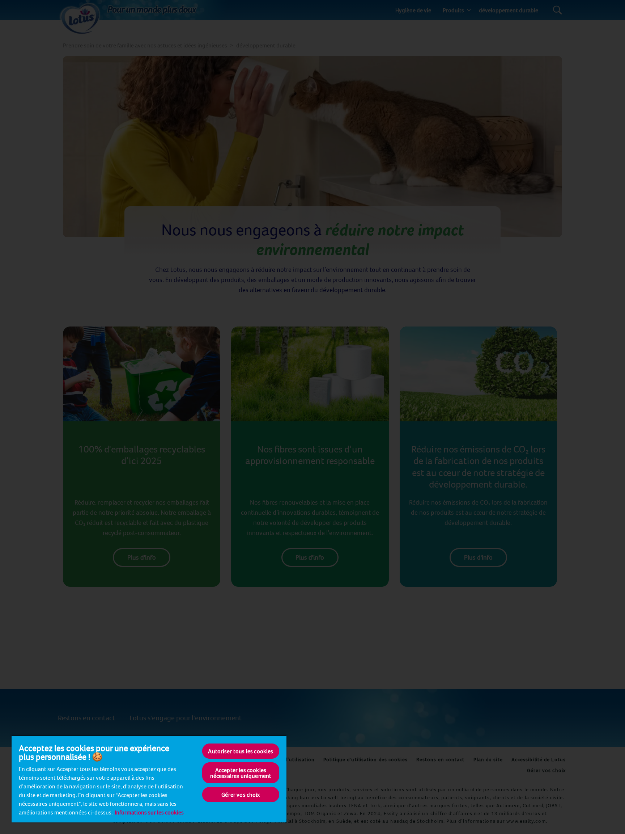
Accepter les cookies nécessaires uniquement (241, 772)
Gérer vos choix (240, 794)
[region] (149, 778)
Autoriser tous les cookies (240, 751)
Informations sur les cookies (149, 812)
